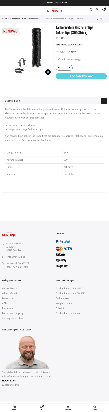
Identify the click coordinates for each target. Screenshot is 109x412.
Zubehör (60, 308)
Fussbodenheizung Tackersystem (24, 19)
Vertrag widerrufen (12, 318)
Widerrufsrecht (10, 293)
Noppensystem (64, 303)
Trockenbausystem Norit (69, 313)
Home (4, 19)
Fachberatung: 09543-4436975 (55, 3)
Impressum (8, 308)
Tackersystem (63, 298)
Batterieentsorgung (12, 313)
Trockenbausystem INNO (69, 288)
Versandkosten (10, 288)
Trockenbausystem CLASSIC (70, 293)
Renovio (72, 51)
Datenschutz (8, 298)
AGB (4, 303)
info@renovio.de (16, 256)
